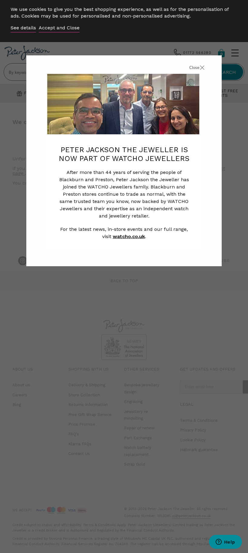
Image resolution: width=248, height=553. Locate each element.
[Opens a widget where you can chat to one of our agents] (225, 542)
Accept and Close (59, 28)
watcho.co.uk (129, 236)
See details (23, 28)
